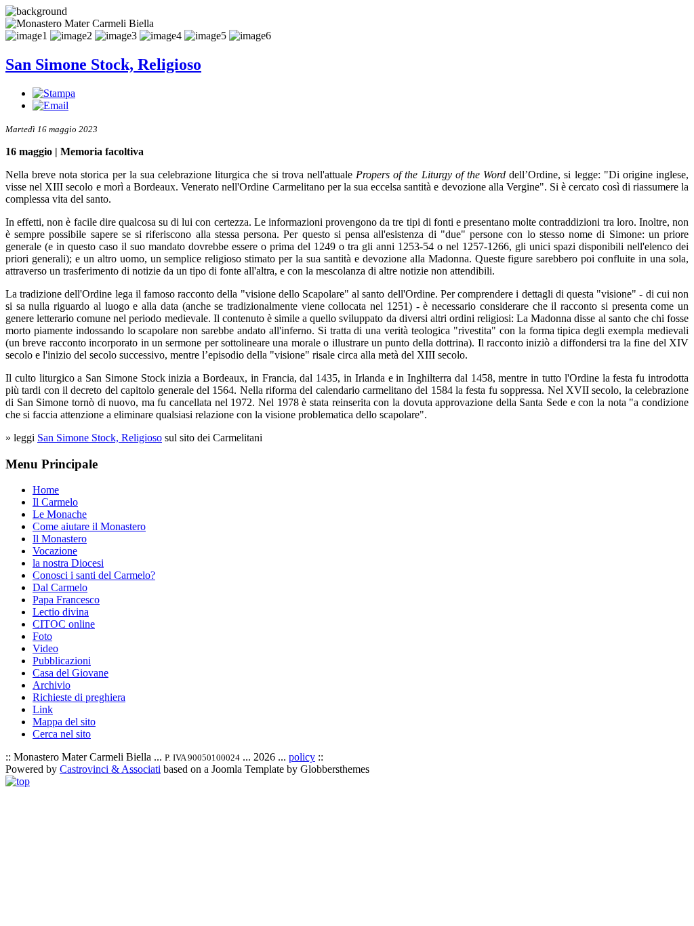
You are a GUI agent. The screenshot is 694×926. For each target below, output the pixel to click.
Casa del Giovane (70, 673)
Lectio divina (61, 612)
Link (43, 709)
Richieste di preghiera (79, 697)
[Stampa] (54, 93)
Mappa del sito (64, 721)
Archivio (51, 685)
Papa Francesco (66, 599)
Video (45, 648)
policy (302, 757)
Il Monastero (60, 538)
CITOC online (64, 624)
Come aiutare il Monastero (89, 526)
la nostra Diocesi (68, 563)
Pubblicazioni (62, 660)
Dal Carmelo (60, 587)
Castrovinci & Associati (110, 769)
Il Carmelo (55, 502)
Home (46, 490)
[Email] (50, 105)
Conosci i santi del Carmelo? (94, 575)
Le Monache (60, 514)
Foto (42, 636)
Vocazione (55, 551)
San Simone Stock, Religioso (103, 64)
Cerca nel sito (62, 734)
